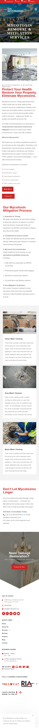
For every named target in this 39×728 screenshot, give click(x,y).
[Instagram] (7, 613)
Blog (3, 640)
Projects (5, 636)
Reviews (5, 633)
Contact (4, 643)
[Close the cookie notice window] (32, 715)
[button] (8, 196)
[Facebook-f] (3, 613)
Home (4, 623)
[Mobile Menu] (36, 9)
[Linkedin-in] (11, 613)
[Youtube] (18, 613)
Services (5, 630)
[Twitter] (14, 613)
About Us (5, 627)
